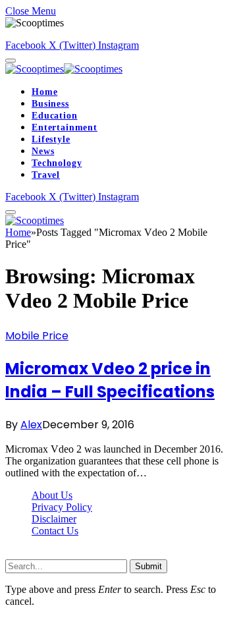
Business (50, 104)
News (43, 151)
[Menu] (10, 61)
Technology (57, 163)
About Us (52, 495)
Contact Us (55, 530)
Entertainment (64, 127)
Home (44, 92)
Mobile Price (36, 335)
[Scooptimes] (63, 68)
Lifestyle (51, 139)
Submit (148, 566)
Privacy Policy (62, 507)
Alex (31, 424)
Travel (46, 175)
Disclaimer (54, 518)
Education (55, 116)
